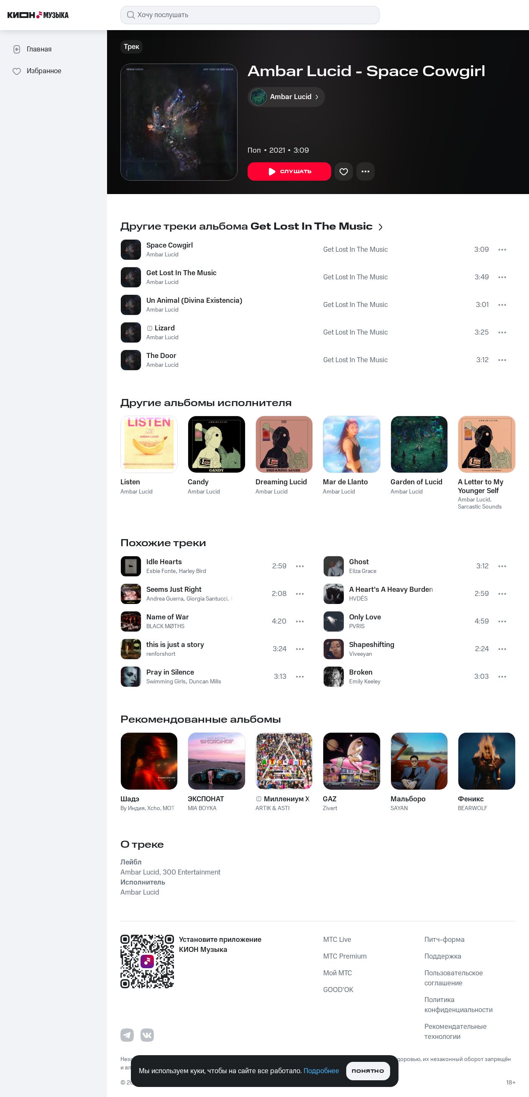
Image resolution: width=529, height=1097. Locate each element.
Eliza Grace (362, 571)
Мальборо (408, 799)
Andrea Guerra (164, 599)
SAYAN (399, 808)
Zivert (330, 808)
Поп (254, 151)
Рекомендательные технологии (455, 1032)
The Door (161, 356)
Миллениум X (287, 799)
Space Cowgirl (169, 245)
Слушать (296, 171)
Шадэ (129, 799)
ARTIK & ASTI (272, 808)
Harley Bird (192, 571)
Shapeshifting (371, 645)
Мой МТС (337, 973)
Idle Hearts (164, 562)
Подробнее (321, 1071)
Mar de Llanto (345, 482)
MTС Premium (345, 956)
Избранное (44, 71)
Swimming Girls (166, 682)
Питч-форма (444, 940)
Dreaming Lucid (281, 482)
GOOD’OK (338, 990)
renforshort (160, 654)
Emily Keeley (365, 682)
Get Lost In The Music (355, 250)
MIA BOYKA (202, 808)
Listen (130, 482)
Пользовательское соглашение (453, 978)
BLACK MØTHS (165, 626)
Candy (198, 482)
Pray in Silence (170, 672)
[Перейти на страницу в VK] (147, 1035)
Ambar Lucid (162, 255)
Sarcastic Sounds (480, 507)
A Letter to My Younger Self (480, 486)
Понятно (368, 1071)
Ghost (359, 562)
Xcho (153, 808)
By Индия (132, 808)
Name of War (167, 617)
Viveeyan (360, 654)
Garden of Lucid (416, 482)
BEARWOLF (472, 808)
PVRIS (357, 626)
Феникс (471, 799)
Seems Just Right (174, 590)
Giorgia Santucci (207, 599)
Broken (361, 672)
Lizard (165, 328)
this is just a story (175, 645)
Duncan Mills (205, 682)
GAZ (330, 799)
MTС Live (337, 940)
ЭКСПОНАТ (206, 799)
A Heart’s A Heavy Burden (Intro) (393, 590)
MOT (169, 808)
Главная (39, 49)
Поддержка (442, 956)
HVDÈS (358, 599)
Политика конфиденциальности (458, 1005)
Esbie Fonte (161, 571)
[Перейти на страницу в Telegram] (127, 1035)
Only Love (365, 617)
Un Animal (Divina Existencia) (194, 301)
